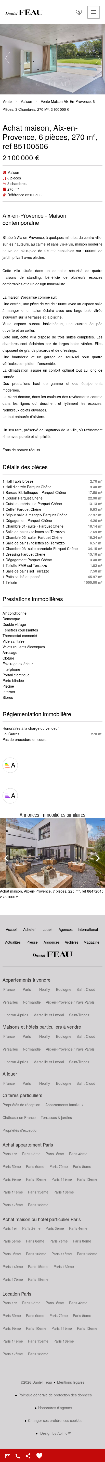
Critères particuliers (22, 1095)
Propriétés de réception (21, 1104)
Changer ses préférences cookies (55, 1420)
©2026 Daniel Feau (36, 1382)
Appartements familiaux (64, 1104)
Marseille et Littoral (48, 1014)
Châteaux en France (19, 1117)
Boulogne (63, 989)
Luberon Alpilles (15, 1014)
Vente (7, 101)
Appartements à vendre (26, 979)
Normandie (32, 1002)
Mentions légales (70, 1382)
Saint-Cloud (85, 989)
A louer (10, 1073)
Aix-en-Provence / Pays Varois (70, 1002)
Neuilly (44, 989)
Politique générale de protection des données (55, 1394)
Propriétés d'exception (20, 1130)
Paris (27, 989)
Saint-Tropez (79, 1014)
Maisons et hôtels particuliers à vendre (42, 1026)
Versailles (10, 1002)
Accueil (24, 12)
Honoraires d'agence (55, 1407)
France (9, 989)
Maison (26, 101)
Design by (55, 1433)
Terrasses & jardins (56, 1117)
